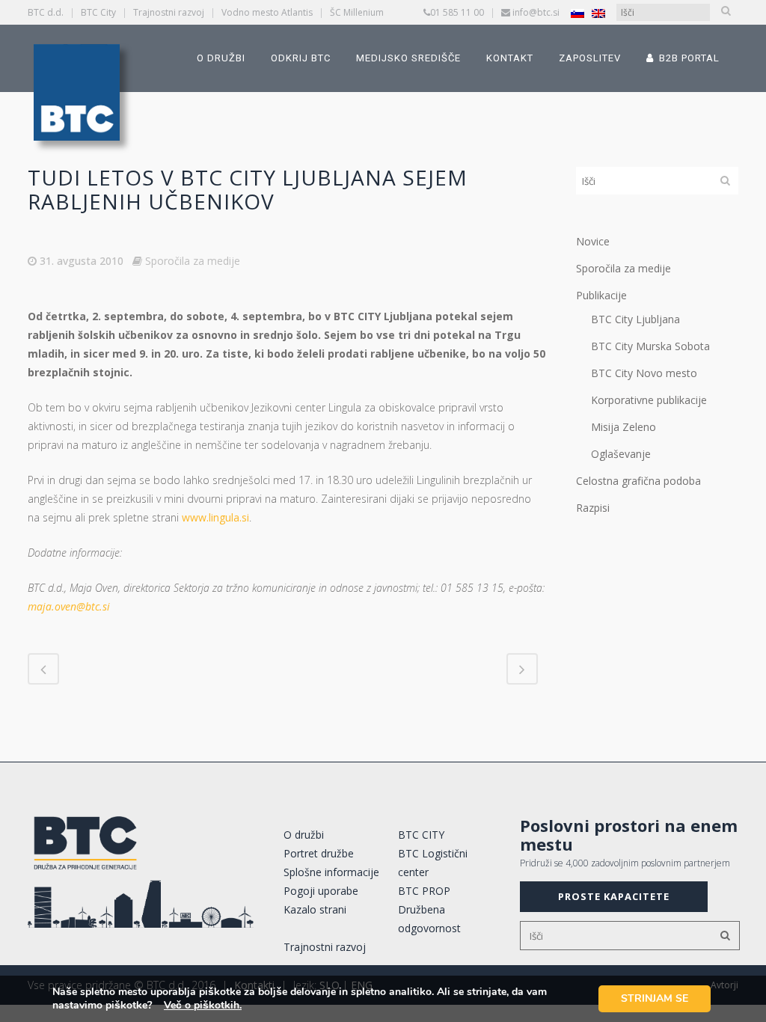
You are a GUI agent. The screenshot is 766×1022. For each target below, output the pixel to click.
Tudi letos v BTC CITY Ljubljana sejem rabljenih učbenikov (248, 189)
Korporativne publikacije (649, 400)
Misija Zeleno (623, 427)
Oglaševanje (621, 454)
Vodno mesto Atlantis (267, 12)
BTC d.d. (46, 12)
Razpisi (593, 508)
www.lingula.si (215, 517)
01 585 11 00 (457, 12)
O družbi (304, 834)
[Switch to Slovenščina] (577, 13)
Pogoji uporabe (321, 891)
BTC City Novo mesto (644, 373)
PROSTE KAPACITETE (614, 896)
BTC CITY (421, 834)
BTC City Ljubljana (635, 319)
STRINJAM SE (654, 998)
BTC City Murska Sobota (650, 346)
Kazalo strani (315, 909)
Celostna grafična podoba (638, 481)
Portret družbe (319, 853)
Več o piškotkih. (203, 1005)
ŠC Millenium (357, 12)
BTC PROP (424, 891)
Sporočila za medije (192, 261)
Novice (593, 241)
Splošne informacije (331, 872)
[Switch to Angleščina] (598, 13)
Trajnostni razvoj (168, 12)
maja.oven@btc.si (69, 606)
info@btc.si (536, 12)
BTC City (98, 12)
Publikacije (601, 295)
